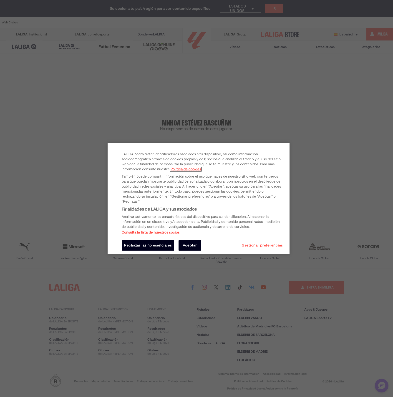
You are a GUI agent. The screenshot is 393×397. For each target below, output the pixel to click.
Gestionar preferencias (262, 245)
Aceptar (190, 245)
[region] (199, 198)
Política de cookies (186, 169)
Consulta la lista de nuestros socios (150, 232)
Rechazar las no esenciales (148, 245)
